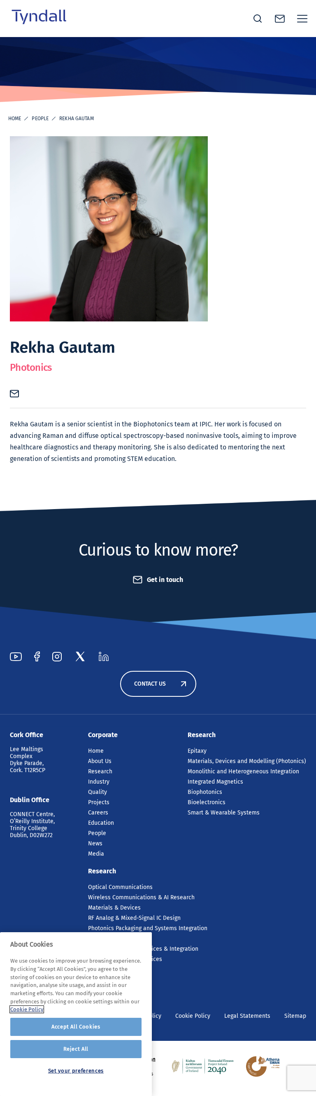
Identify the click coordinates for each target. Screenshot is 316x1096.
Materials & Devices (114, 907)
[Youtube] (16, 656)
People (40, 118)
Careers (98, 812)
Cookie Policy (192, 1015)
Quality (97, 792)
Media (96, 853)
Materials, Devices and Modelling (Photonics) (247, 761)
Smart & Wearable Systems (224, 812)
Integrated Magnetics (215, 781)
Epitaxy (197, 750)
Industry (98, 781)
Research (100, 771)
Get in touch (165, 580)
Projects (98, 802)
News (95, 843)
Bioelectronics (206, 802)
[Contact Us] (280, 19)
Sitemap (295, 1015)
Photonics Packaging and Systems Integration (147, 928)
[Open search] (258, 18)
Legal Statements (247, 1015)
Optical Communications (120, 887)
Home (14, 118)
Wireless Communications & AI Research (141, 897)
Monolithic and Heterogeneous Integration (243, 771)
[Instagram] (57, 656)
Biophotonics (205, 792)
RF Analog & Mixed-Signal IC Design (134, 917)
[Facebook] (37, 656)
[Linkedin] (104, 656)
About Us (100, 761)
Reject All (76, 1049)
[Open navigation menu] (302, 18)
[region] (76, 1014)
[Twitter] (80, 656)
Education (101, 822)
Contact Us (150, 683)
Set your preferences (76, 1071)
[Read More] (203, 1066)
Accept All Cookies (75, 1027)
